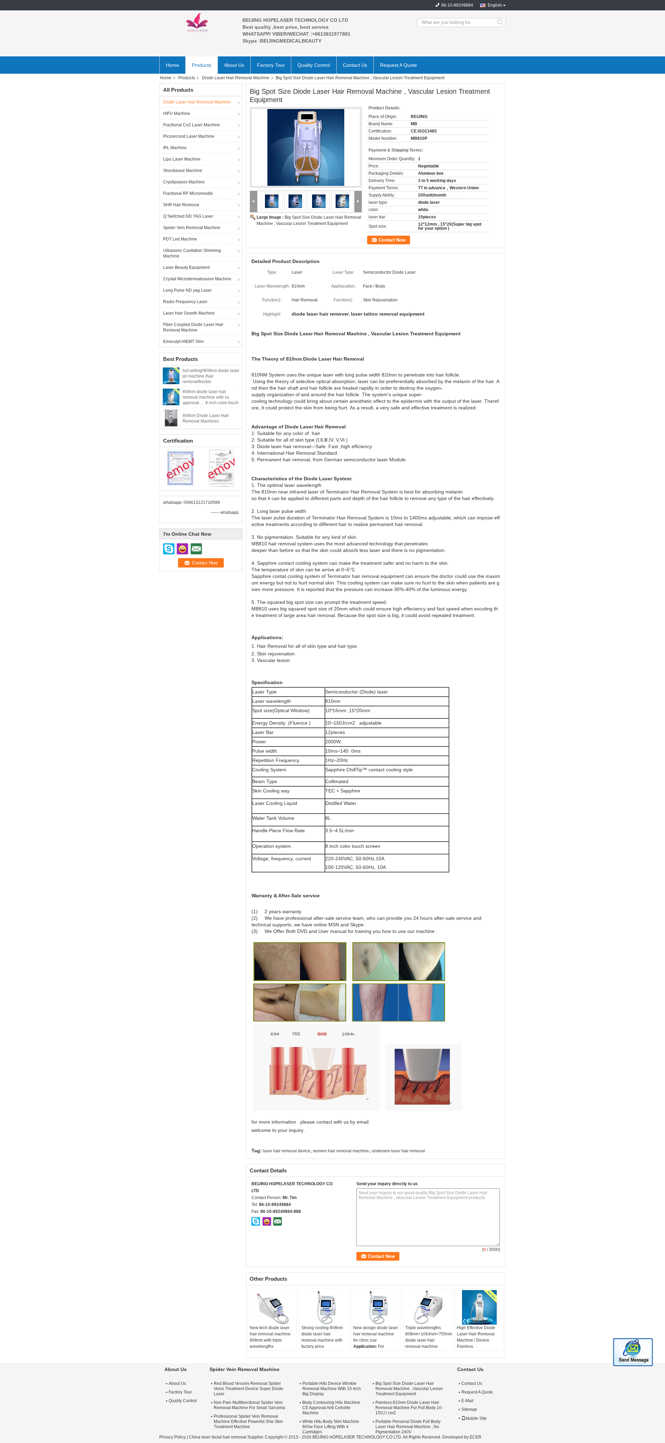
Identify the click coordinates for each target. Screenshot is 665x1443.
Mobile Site (476, 1418)
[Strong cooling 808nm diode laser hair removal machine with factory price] (324, 1307)
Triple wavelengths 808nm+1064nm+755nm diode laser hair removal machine (428, 1337)
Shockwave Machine (182, 170)
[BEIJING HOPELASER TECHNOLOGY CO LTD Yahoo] (266, 1221)
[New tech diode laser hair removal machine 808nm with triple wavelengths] (272, 1307)
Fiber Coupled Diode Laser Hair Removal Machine (193, 327)
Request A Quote (398, 65)
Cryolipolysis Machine (184, 182)
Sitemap (469, 1409)
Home (172, 65)
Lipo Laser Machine (182, 159)
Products (201, 65)
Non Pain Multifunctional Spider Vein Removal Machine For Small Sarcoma (249, 1405)
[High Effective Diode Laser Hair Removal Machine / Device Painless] (479, 1307)
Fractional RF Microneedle (188, 193)
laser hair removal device (286, 1151)
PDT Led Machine (180, 239)
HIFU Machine (176, 113)
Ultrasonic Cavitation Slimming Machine (192, 253)
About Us (234, 65)
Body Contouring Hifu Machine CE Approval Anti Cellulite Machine (331, 1407)
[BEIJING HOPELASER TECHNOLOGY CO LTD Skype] (255, 1221)
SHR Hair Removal (181, 204)
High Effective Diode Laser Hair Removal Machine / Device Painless (476, 1337)
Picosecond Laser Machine (188, 136)
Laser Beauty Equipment (186, 267)
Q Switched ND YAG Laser (188, 216)
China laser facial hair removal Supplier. (227, 1437)
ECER (475, 1437)
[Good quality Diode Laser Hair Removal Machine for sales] (180, 467)
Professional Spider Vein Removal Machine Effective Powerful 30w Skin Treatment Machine (248, 1421)
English (495, 5)
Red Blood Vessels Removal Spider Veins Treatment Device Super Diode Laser (248, 1388)
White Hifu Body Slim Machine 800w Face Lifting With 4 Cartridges (330, 1426)
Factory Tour (271, 65)
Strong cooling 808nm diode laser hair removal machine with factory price (322, 1337)
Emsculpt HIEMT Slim (183, 341)
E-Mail (467, 1400)
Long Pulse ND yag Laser (187, 290)
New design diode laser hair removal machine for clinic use (375, 1334)
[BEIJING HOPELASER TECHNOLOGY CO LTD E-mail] (277, 1221)
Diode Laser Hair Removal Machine (235, 77)
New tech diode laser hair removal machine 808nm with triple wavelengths (270, 1337)
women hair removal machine (341, 1151)
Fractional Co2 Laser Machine (191, 124)
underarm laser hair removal (398, 1151)
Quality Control (314, 65)
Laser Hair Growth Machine (189, 313)
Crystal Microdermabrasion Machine (197, 278)
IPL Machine (175, 147)
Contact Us (355, 65)
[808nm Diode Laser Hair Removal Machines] (171, 417)
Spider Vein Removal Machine (191, 227)
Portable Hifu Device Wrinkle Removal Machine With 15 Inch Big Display (331, 1388)
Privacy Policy (172, 1437)
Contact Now (392, 240)
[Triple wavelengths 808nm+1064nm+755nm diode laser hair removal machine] (428, 1307)
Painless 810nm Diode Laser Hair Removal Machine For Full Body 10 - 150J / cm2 (409, 1407)
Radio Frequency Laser (185, 301)
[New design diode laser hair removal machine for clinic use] (376, 1307)
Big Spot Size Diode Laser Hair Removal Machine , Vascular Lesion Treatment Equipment (409, 1388)
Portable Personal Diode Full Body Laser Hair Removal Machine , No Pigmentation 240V (408, 1426)
